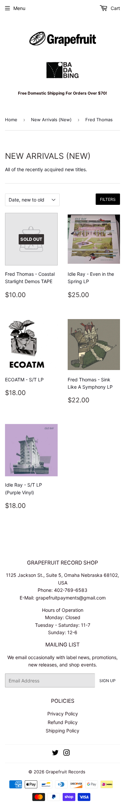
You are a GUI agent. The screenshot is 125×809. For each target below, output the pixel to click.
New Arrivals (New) (51, 119)
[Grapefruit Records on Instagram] (66, 753)
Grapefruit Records (65, 771)
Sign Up (107, 680)
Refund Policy (63, 722)
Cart (114, 8)
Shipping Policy (62, 730)
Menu (19, 8)
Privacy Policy (62, 713)
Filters (108, 199)
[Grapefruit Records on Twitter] (55, 753)
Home (11, 119)
